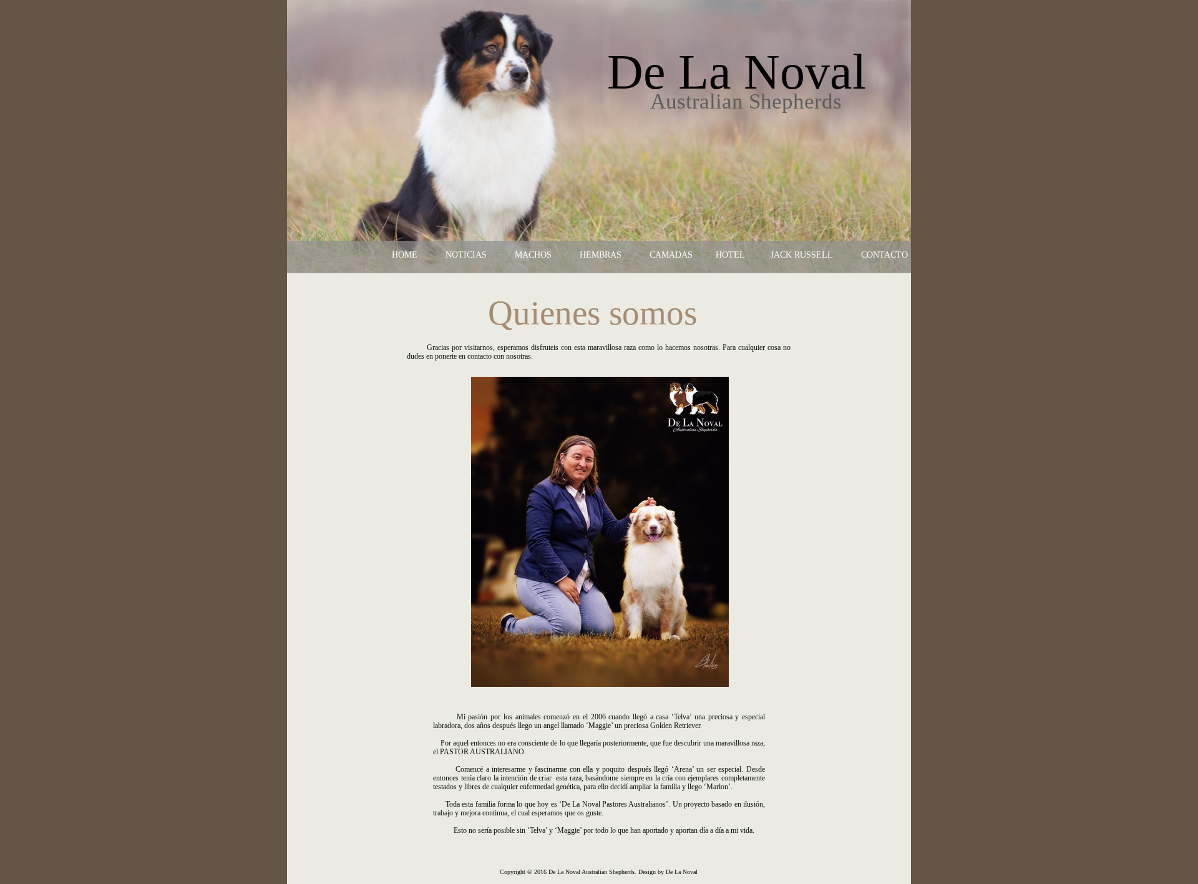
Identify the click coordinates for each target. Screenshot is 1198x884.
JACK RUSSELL (802, 255)
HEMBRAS (600, 255)
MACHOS (533, 255)
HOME (404, 255)
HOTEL (730, 255)
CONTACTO (884, 255)
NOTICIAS (466, 255)
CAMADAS (671, 255)
